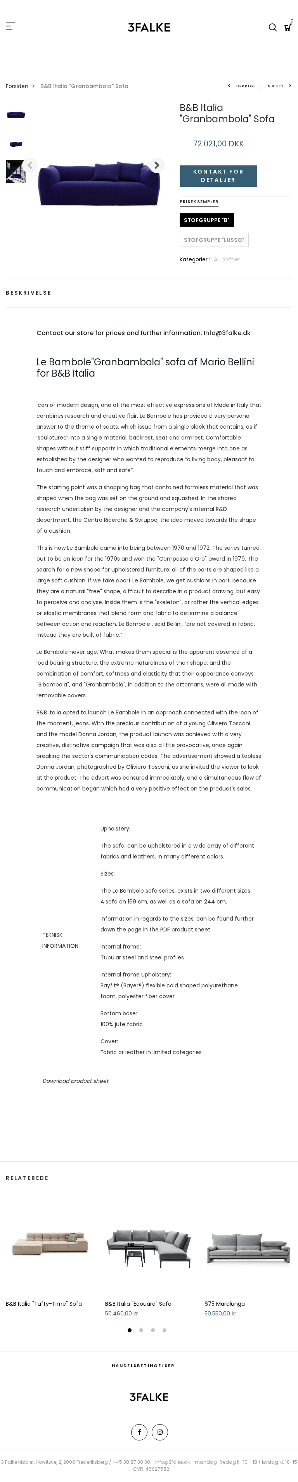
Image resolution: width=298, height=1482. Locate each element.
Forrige (246, 86)
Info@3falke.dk (227, 332)
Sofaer (231, 259)
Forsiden (17, 86)
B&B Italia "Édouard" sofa (138, 1304)
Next (157, 165)
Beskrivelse (29, 293)
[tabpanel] (49, 1250)
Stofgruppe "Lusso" (214, 240)
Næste (276, 86)
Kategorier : (195, 259)
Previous (30, 165)
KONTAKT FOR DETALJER (218, 176)
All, (218, 259)
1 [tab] (131, 1330)
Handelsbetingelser (143, 1365)
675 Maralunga (224, 1304)
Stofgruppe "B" (207, 220)
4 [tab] (165, 1330)
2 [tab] (142, 1330)
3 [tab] (154, 1330)
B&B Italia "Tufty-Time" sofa (44, 1304)
